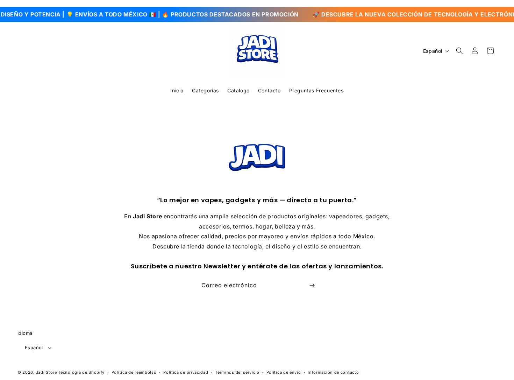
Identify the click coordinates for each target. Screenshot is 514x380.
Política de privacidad (185, 372)
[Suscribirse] (312, 285)
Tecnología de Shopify (81, 372)
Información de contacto (333, 372)
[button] (459, 50)
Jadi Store (46, 372)
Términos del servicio (237, 372)
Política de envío (283, 372)
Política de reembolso (134, 372)
